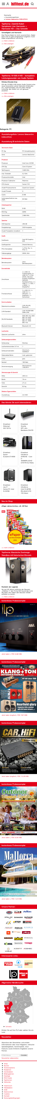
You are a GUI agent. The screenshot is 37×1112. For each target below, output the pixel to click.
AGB (5, 1090)
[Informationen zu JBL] (8, 933)
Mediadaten (8, 1088)
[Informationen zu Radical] (8, 944)
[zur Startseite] (20, 4)
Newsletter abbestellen (10, 1058)
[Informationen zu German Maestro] (27, 922)
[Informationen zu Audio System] (17, 912)
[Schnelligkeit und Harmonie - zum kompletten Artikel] (18, 59)
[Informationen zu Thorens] (28, 943)
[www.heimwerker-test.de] (28, 967)
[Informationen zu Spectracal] (18, 943)
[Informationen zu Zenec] (28, 949)
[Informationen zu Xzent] (18, 949)
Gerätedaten (8, 1072)
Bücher (6, 1066)
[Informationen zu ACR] (9, 912)
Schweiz (8, 1027)
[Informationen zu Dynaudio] (18, 917)
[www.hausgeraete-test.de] (18, 967)
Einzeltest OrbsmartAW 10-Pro (7, 426)
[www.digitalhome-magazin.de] (8, 967)
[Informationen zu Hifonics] (28, 928)
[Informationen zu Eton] (17, 922)
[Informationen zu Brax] (8, 917)
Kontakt (6, 1096)
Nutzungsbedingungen (12, 1098)
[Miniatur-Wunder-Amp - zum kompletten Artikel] (18, 112)
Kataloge (7, 1076)
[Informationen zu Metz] (26, 932)
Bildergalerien (9, 1074)
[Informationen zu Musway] (8, 938)
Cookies (7, 1094)
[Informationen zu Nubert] (18, 939)
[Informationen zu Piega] (28, 938)
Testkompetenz (9, 1068)
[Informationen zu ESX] (8, 923)
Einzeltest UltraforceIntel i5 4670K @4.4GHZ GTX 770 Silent (26, 489)
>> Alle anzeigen (8, 44)
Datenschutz (8, 1092)
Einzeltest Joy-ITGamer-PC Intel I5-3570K (8, 488)
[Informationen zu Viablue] (8, 950)
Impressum (8, 1086)
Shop (6, 1064)
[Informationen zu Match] (16, 932)
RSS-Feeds (8, 1078)
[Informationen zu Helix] (18, 928)
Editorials (7, 1082)
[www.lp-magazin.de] (13, 978)
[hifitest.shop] (23, 978)
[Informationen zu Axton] (27, 911)
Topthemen (8, 1080)
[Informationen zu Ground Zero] (8, 928)
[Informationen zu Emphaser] (28, 917)
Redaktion (7, 1070)
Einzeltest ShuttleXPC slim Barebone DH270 (27, 427)
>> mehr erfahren (8, 548)
